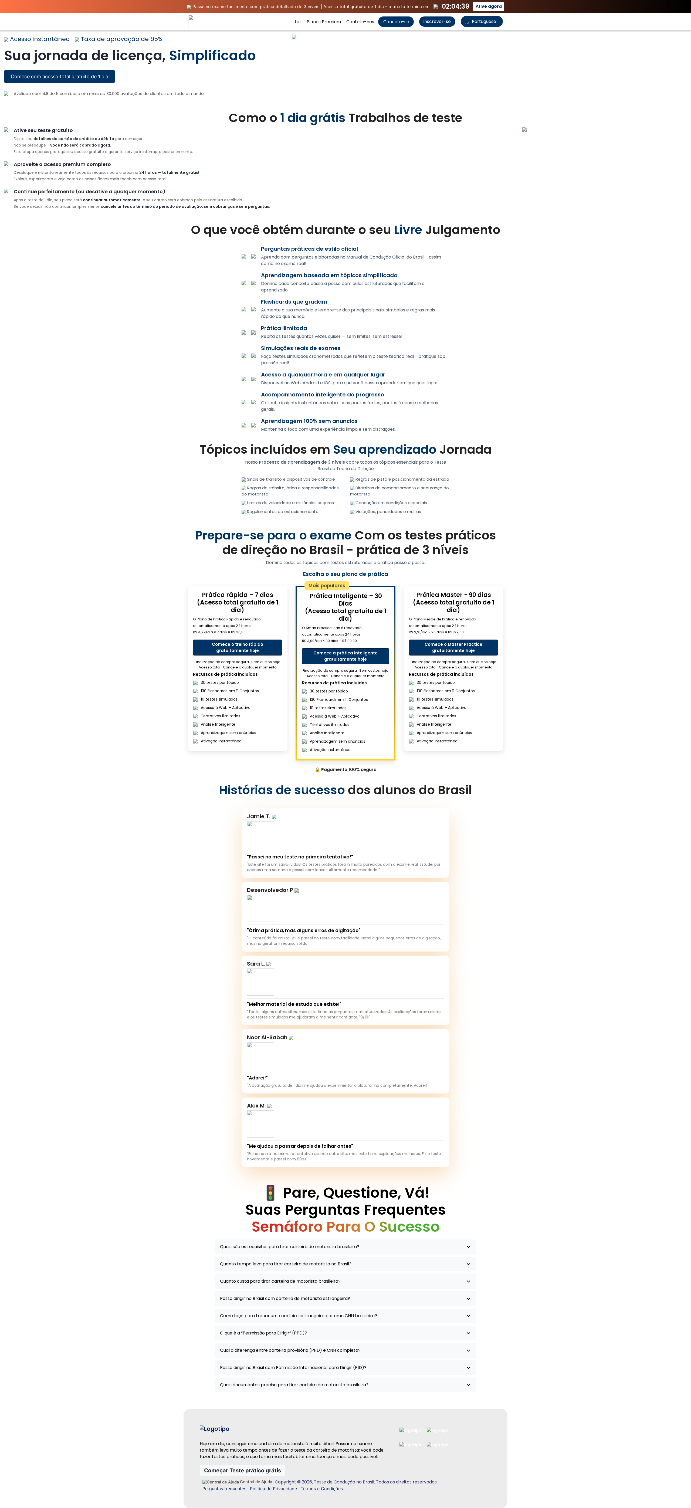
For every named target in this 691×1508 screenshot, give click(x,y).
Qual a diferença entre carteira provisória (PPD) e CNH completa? (290, 1350)
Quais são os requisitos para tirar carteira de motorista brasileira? (289, 1247)
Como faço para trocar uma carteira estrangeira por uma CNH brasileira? (298, 1316)
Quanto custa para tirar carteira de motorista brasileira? (280, 1281)
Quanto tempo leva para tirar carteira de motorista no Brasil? (285, 1264)
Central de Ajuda (255, 1481)
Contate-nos (360, 22)
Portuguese (483, 21)
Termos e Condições (322, 1488)
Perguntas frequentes (224, 1488)
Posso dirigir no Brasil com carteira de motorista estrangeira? (285, 1298)
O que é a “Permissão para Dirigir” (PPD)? (263, 1333)
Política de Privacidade (273, 1488)
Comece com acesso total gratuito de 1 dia (59, 76)
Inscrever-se (437, 21)
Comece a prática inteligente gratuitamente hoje (345, 656)
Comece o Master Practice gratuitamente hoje (453, 647)
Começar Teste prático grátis (242, 1470)
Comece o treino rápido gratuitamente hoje (237, 647)
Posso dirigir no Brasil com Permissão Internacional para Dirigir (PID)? (293, 1367)
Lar (298, 22)
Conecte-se (395, 22)
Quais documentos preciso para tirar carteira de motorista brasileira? (294, 1385)
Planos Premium (324, 22)
